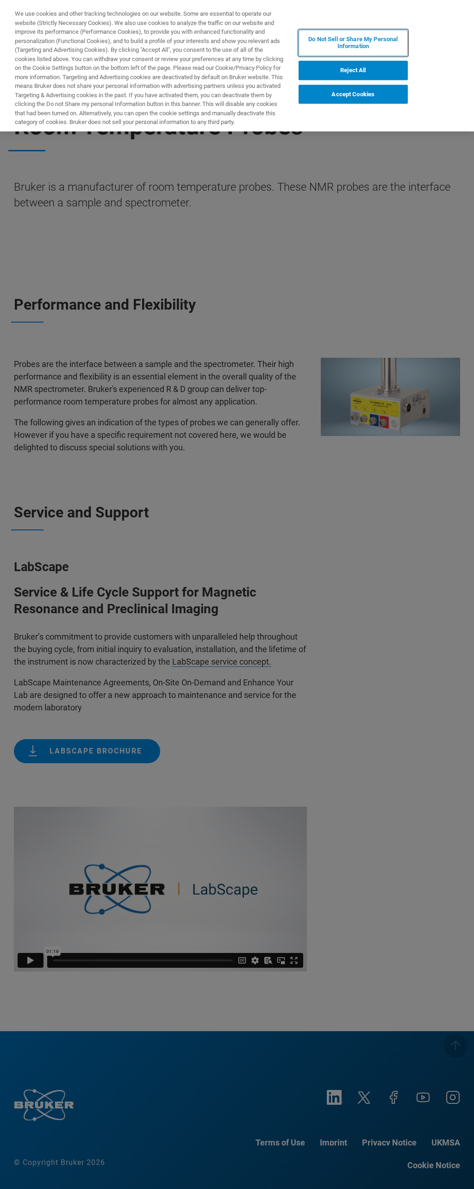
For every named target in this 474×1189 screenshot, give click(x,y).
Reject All (353, 70)
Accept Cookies (352, 94)
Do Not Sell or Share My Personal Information (353, 43)
